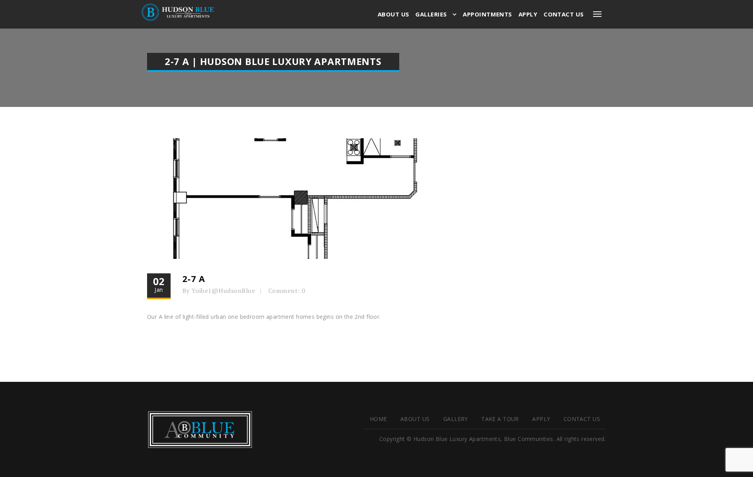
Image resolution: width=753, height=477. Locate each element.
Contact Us (564, 14)
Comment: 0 (287, 290)
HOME (378, 419)
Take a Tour (500, 419)
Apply (527, 14)
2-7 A (193, 278)
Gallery (455, 419)
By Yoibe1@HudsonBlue (218, 290)
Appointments (487, 14)
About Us (393, 14)
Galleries (432, 14)
